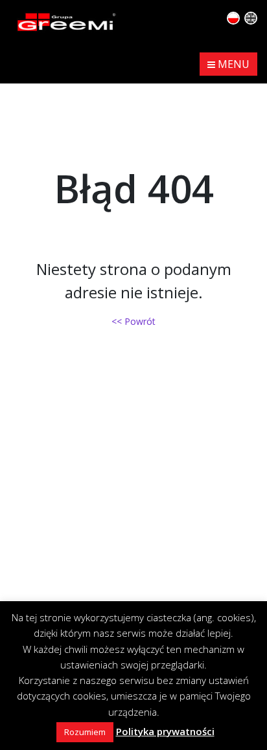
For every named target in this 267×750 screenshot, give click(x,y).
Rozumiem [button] (85, 732)
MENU (232, 64)
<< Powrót (133, 321)
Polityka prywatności (165, 731)
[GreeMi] (67, 21)
